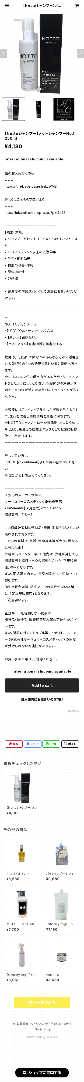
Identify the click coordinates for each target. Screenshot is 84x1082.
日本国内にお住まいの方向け (42, 699)
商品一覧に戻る (42, 1002)
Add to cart (42, 685)
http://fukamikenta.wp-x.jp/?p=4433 (35, 213)
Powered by (37, 1037)
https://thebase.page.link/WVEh (32, 186)
